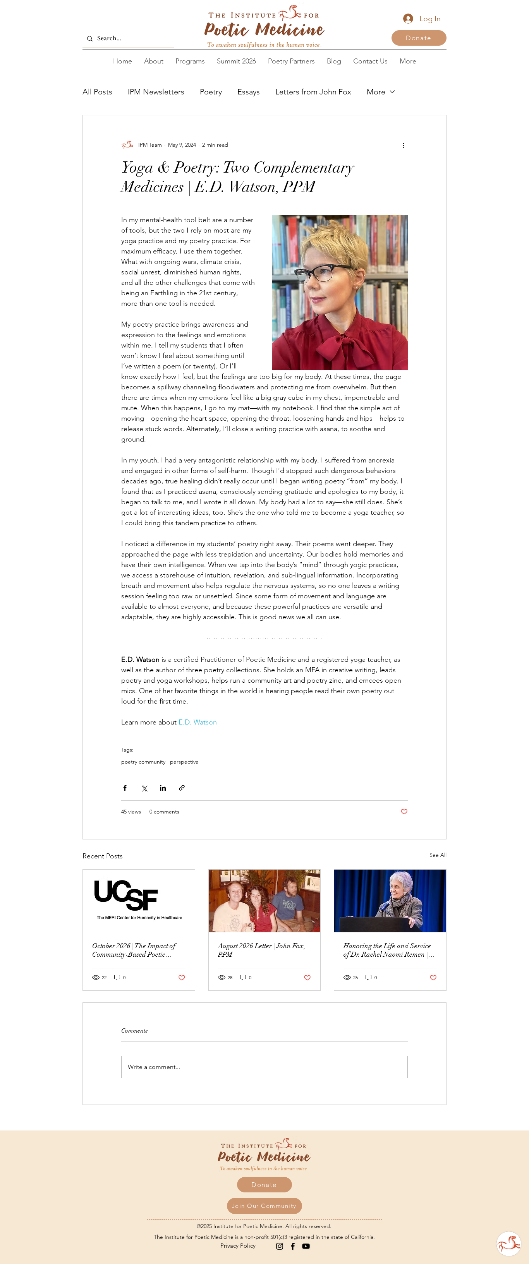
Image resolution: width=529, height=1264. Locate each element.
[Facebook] (292, 1246)
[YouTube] (306, 1246)
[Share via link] (181, 787)
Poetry (211, 91)
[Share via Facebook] (125, 787)
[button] (264, 1206)
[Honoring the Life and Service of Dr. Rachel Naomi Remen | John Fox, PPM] (390, 901)
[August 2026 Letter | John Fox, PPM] (265, 901)
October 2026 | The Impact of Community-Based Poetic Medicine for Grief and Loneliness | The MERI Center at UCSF (135, 950)
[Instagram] (279, 1246)
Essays (248, 91)
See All (438, 854)
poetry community (143, 762)
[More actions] (403, 144)
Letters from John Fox (313, 91)
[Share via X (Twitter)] (144, 787)
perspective (184, 762)
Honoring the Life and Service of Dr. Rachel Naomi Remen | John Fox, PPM (387, 950)
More (376, 91)
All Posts (97, 91)
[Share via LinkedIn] (163, 787)
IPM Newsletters (156, 91)
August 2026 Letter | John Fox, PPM (262, 950)
